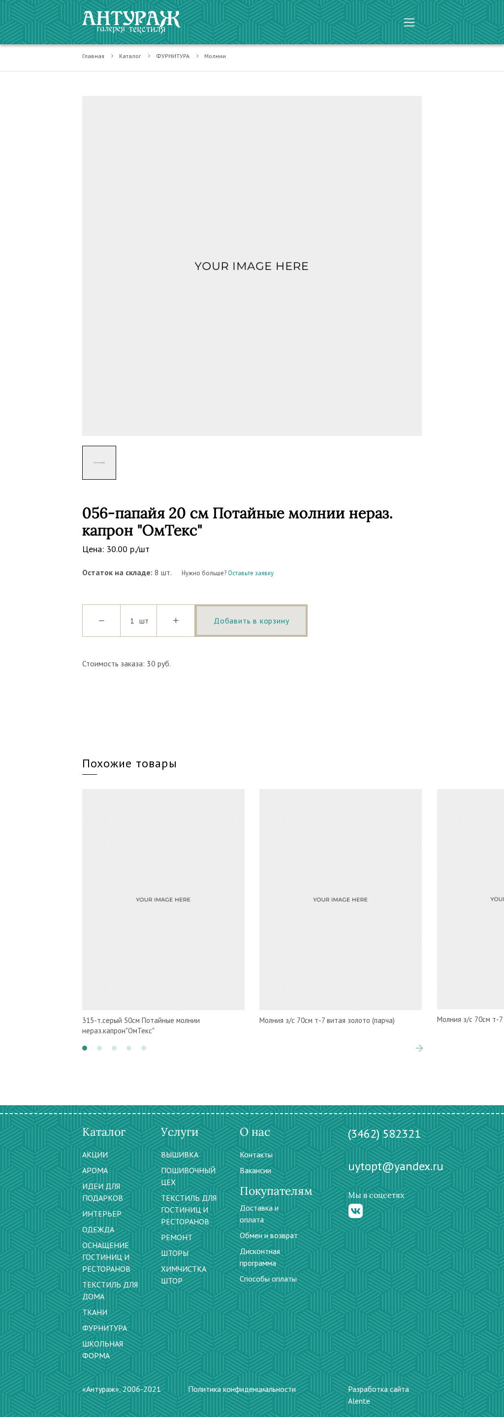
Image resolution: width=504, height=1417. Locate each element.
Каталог (130, 56)
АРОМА (95, 1170)
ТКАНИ (94, 1312)
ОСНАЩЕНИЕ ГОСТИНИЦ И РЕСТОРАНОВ (106, 1257)
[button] (84, 1048)
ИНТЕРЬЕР (102, 1214)
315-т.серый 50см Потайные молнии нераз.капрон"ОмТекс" (141, 1025)
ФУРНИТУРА (172, 56)
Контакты (256, 1154)
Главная (93, 56)
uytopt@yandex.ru (395, 1166)
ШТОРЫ (175, 1253)
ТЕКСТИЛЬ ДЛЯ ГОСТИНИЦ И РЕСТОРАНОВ (189, 1209)
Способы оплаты (268, 1279)
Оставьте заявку (251, 573)
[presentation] (404, 1048)
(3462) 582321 (384, 1133)
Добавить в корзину (251, 621)
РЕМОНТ (176, 1237)
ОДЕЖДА (98, 1229)
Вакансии (255, 1170)
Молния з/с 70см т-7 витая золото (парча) (327, 1020)
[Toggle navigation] (409, 22)
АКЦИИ (95, 1154)
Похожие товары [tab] (129, 763)
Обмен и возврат (269, 1235)
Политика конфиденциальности (242, 1389)
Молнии (215, 56)
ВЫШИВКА (179, 1154)
